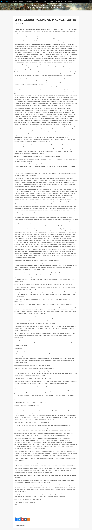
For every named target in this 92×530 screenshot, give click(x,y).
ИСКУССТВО (37, 1)
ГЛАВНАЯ (21, 1)
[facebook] (16, 519)
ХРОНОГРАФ (29, 1)
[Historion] (5, 2)
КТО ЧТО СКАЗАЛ (68, 1)
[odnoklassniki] (28, 519)
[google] (22, 519)
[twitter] (19, 519)
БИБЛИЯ (51, 1)
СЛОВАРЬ (45, 1)
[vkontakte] (25, 519)
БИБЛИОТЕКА (59, 1)
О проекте (14, 1)
